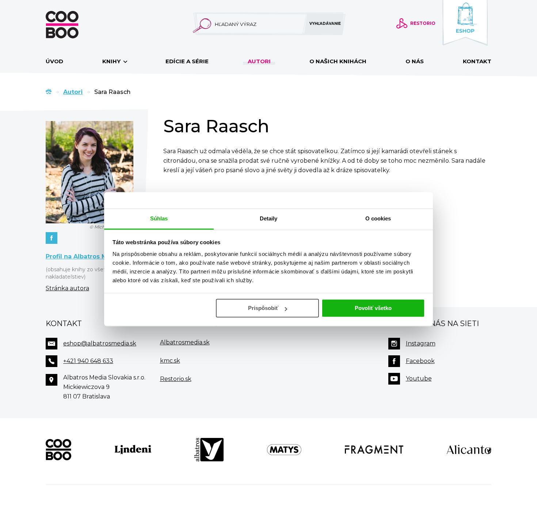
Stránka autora (67, 288)
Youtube (419, 378)
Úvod (54, 61)
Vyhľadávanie (325, 23)
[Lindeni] (133, 449)
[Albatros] (209, 449)
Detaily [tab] (269, 218)
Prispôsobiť (263, 308)
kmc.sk (170, 360)
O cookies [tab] (378, 218)
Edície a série (187, 61)
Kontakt (477, 61)
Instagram (420, 343)
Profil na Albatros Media (83, 256)
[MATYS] (284, 449)
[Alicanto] (469, 449)
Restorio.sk (175, 378)
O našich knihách (337, 61)
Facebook (420, 361)
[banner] (74, 24)
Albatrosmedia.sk (185, 342)
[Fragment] (374, 449)
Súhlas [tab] (159, 218)
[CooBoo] (58, 449)
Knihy (112, 61)
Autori (259, 61)
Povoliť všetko (373, 308)
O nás (414, 61)
